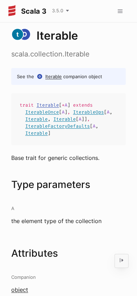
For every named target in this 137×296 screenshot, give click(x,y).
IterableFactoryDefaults (57, 126)
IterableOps (88, 112)
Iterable (53, 76)
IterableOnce (42, 112)
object (19, 289)
